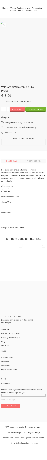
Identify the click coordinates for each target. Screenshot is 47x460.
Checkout (5, 361)
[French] (4, 348)
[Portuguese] (7, 348)
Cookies (34, 443)
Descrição (11, 161)
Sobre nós (5, 329)
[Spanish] (9, 348)
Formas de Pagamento (10, 333)
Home (4, 8)
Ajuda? (7, 117)
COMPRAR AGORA (35, 109)
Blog (3, 341)
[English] (2, 348)
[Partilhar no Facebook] (15, 132)
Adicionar (17, 109)
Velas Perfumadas (34, 8)
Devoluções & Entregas (10, 337)
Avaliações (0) (33, 161)
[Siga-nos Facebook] (1, 378)
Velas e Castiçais (17, 8)
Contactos (5, 345)
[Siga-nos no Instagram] (5, 378)
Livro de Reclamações (20, 443)
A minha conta (7, 357)
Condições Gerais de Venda (32, 438)
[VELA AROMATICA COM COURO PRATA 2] (23, 51)
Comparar (5, 365)
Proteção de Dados (11, 438)
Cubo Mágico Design (31, 432)
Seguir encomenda (9, 369)
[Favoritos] (4, 25)
